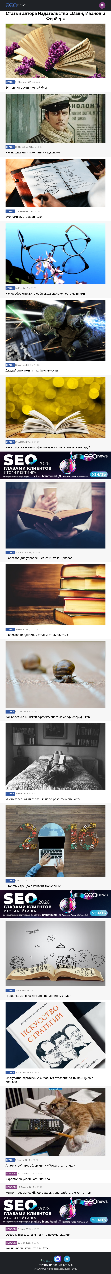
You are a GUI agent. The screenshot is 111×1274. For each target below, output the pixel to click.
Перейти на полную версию (55, 1265)
